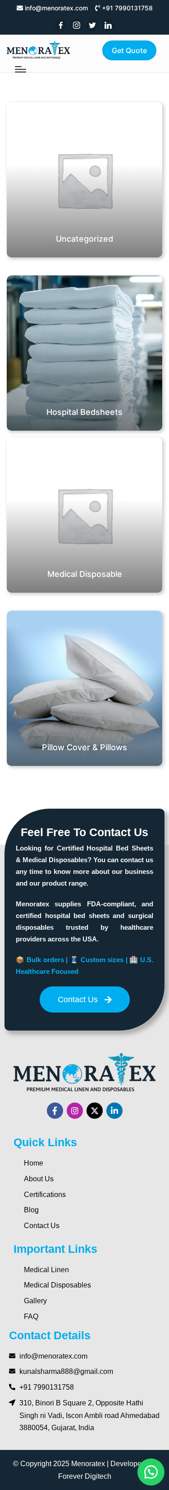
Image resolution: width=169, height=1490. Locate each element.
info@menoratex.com (56, 8)
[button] (129, 50)
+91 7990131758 (127, 8)
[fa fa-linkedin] (108, 25)
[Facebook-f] (55, 1111)
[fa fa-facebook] (61, 25)
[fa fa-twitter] (92, 25)
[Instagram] (75, 1111)
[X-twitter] (95, 1111)
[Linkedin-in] (114, 1111)
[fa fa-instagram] (76, 25)
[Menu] (20, 69)
